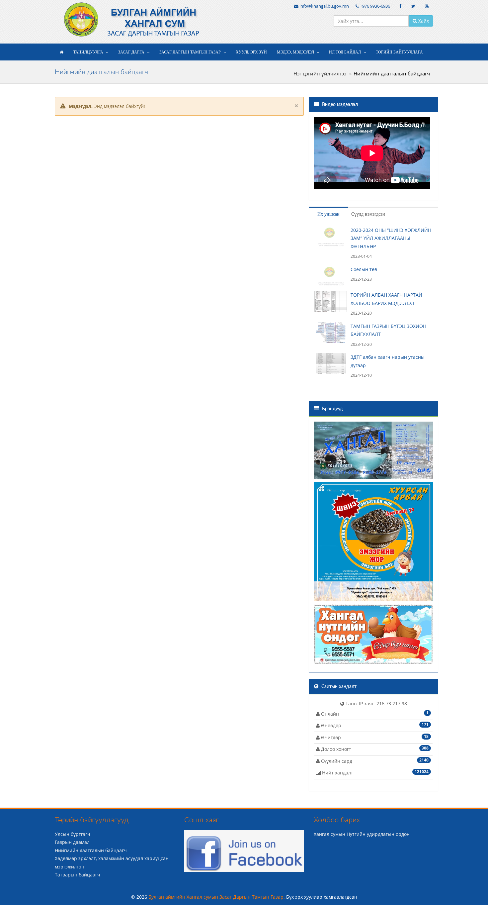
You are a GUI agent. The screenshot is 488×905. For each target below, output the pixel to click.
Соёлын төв (364, 269)
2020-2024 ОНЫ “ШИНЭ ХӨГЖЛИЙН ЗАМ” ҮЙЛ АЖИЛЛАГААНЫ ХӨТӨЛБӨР (391, 238)
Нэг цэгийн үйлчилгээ (319, 73)
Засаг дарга (131, 52)
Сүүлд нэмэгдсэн (368, 214)
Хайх (423, 21)
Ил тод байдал (345, 52)
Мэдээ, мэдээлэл (295, 52)
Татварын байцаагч (77, 874)
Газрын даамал (72, 842)
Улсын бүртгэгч (72, 834)
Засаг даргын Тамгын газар (190, 52)
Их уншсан (328, 214)
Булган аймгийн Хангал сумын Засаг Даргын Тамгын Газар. (217, 897)
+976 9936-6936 (374, 6)
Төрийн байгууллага (399, 52)
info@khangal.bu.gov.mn (323, 6)
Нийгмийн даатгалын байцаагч (91, 850)
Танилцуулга (88, 52)
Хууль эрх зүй (251, 52)
